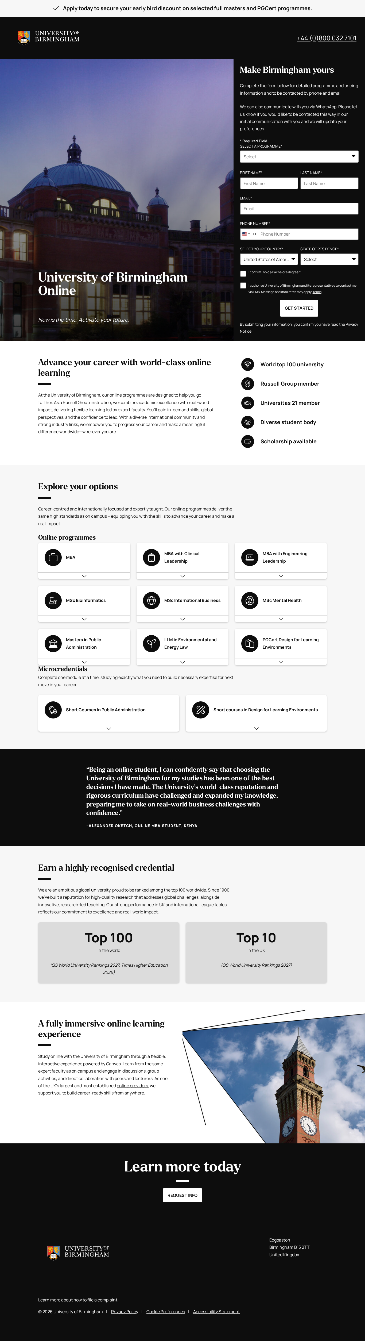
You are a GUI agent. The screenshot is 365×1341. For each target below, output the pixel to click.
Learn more (49, 1300)
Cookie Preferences (165, 1312)
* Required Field (253, 141)
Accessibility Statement (216, 1312)
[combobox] (299, 157)
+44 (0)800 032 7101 (326, 37)
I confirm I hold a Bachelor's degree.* (274, 272)
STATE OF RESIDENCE (319, 248)
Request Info (182, 1195)
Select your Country (262, 248)
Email (246, 198)
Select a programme (261, 146)
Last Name (311, 172)
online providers (132, 1086)
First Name (251, 172)
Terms (317, 292)
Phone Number (255, 223)
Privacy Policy (124, 1312)
